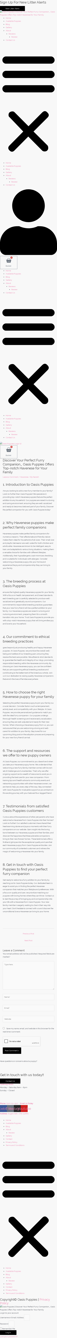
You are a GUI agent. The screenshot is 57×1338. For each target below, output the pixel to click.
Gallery (9, 27)
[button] (28, 102)
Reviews (12, 34)
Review (14, 37)
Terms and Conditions (15, 1145)
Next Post (28, 940)
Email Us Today (26, 1103)
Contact (9, 1139)
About (8, 30)
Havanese (24, 477)
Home (8, 18)
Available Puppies (13, 21)
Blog (8, 24)
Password (4, 1324)
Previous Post (28, 933)
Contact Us (10, 40)
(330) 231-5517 (13, 1103)
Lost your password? (9, 1336)
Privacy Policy (11, 1142)
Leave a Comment (10, 477)
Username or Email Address (12, 1318)
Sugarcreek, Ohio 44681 (18, 1113)
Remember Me (8, 1329)
